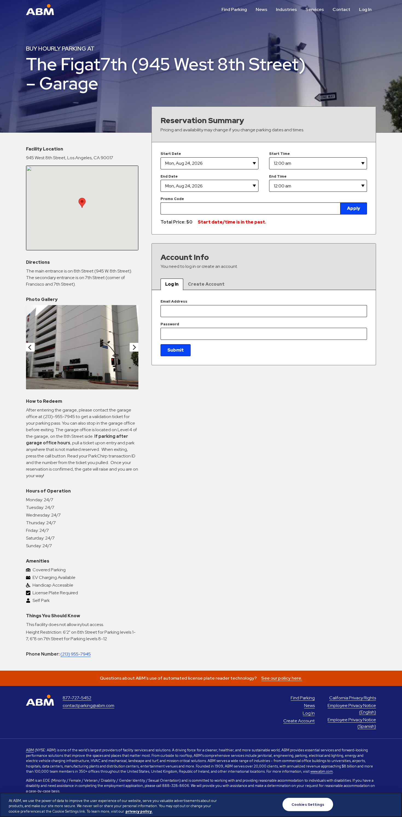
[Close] (393, 804)
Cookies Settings (308, 804)
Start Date (171, 153)
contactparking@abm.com (88, 705)
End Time (278, 176)
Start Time (279, 153)
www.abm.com (321, 771)
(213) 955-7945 (75, 654)
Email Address (174, 301)
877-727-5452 (77, 698)
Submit (175, 350)
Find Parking (234, 9)
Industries (286, 9)
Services (314, 9)
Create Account (206, 284)
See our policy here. (281, 678)
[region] (201, 805)
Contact (341, 9)
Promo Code (172, 198)
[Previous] (30, 347)
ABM (30, 750)
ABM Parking (40, 9)
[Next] (134, 347)
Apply (353, 208)
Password (170, 324)
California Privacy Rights (352, 698)
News (261, 9)
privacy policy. (139, 811)
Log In (365, 9)
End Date (169, 176)
